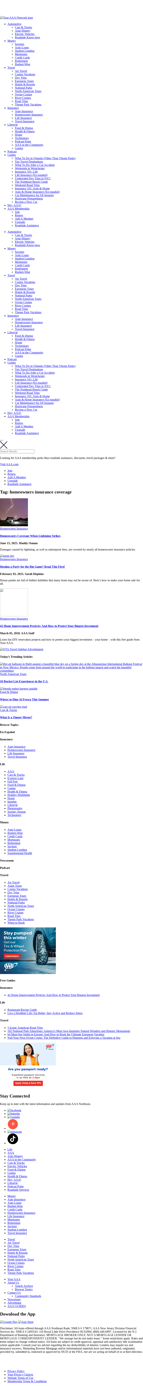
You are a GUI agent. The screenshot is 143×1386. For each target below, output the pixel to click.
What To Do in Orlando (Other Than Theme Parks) (45, 158)
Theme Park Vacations (28, 104)
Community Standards (28, 1296)
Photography (15, 808)
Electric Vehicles (24, 34)
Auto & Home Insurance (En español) (37, 191)
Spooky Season (16, 811)
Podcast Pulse (23, 141)
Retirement (21, 60)
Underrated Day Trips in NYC (33, 178)
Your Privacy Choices (20, 1374)
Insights (12, 801)
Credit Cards (22, 57)
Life (9, 1149)
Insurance (13, 107)
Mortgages (21, 54)
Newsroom (13, 1299)
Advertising (14, 1302)
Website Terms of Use (20, 1377)
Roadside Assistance (27, 225)
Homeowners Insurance (29, 114)
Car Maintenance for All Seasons (34, 195)
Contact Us (14, 1292)
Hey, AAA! (14, 205)
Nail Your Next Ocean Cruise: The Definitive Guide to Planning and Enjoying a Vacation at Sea (63, 1037)
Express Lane (15, 778)
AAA (10, 771)
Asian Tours (14, 885)
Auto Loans (22, 47)
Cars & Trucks (23, 27)
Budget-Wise (22, 64)
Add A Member (24, 218)
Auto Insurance (24, 111)
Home (18, 134)
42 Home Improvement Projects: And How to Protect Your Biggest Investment (49, 626)
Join (17, 212)
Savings (19, 44)
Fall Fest (12, 781)
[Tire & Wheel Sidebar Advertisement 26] (28, 973)
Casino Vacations (25, 74)
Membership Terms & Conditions (27, 1381)
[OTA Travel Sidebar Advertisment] (21, 649)
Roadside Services (18, 1189)
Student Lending (24, 50)
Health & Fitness (25, 131)
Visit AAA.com (9, 464)
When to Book (16, 922)
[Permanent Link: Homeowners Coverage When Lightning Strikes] (14, 525)
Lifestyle (12, 124)
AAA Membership (18, 208)
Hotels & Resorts (25, 84)
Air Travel (21, 71)
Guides (11, 154)
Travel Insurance (24, 121)
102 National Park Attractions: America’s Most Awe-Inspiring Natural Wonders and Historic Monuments (68, 1031)
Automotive (14, 24)
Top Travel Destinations (29, 161)
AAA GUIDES (16, 1306)
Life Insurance (23, 118)
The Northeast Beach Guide (31, 181)
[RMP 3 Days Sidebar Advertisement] (28, 1088)
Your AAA (13, 1279)
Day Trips (21, 77)
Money (11, 40)
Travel (11, 67)
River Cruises (23, 97)
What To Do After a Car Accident (35, 165)
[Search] (1, 440)
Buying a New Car (26, 201)
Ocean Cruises (23, 94)
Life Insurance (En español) (31, 175)
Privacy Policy (16, 1371)
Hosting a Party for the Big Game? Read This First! (32, 566)
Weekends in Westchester (30, 168)
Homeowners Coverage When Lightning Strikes (30, 535)
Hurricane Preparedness (29, 198)
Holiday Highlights (18, 795)
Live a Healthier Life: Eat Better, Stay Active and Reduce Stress (44, 1013)
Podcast (12, 151)
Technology (22, 138)
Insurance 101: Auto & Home (32, 188)
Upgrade (20, 222)
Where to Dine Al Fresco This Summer (24, 699)
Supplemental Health (19, 853)
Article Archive (24, 1286)
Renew (19, 215)
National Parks (23, 87)
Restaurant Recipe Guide (22, 1009)
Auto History (22, 30)
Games (19, 148)
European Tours (24, 81)
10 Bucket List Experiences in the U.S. (24, 681)
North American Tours (28, 91)
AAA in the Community (29, 144)
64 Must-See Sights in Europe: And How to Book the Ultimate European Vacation (55, 1034)
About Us (13, 1282)
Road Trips (21, 101)
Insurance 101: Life (26, 171)
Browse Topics (24, 1289)
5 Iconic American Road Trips (25, 1027)
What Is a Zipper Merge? (16, 717)
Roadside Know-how (27, 37)
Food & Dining (24, 128)
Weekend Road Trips (27, 185)
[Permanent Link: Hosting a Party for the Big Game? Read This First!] (7, 555)
